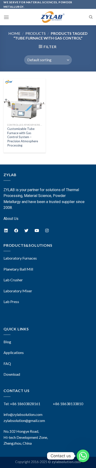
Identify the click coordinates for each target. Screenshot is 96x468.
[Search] (91, 17)
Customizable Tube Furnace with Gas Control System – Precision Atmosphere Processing (22, 137)
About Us (10, 218)
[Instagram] (47, 230)
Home (14, 33)
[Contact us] (83, 456)
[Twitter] (26, 230)
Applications (13, 352)
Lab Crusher (13, 280)
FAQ (7, 363)
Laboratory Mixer (17, 291)
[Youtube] (37, 230)
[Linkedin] (6, 230)
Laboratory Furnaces (20, 258)
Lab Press (11, 301)
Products (35, 33)
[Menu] (6, 17)
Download (11, 374)
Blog (7, 341)
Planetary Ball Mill (18, 269)
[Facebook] (16, 230)
